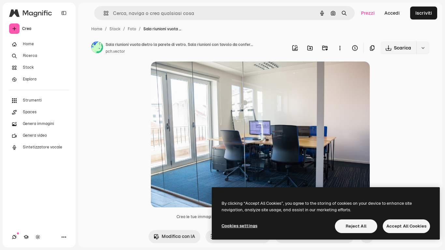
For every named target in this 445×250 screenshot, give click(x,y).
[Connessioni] (14, 237)
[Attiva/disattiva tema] (38, 237)
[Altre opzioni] (339, 47)
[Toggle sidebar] (64, 13)
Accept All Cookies (406, 226)
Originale (193, 74)
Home (96, 29)
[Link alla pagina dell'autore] (97, 48)
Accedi (392, 13)
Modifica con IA (178, 236)
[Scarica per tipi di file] (422, 47)
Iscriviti (423, 13)
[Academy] (26, 237)
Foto (132, 29)
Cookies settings (239, 226)
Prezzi (368, 13)
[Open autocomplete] (103, 13)
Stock (115, 29)
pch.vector (115, 51)
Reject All (356, 226)
